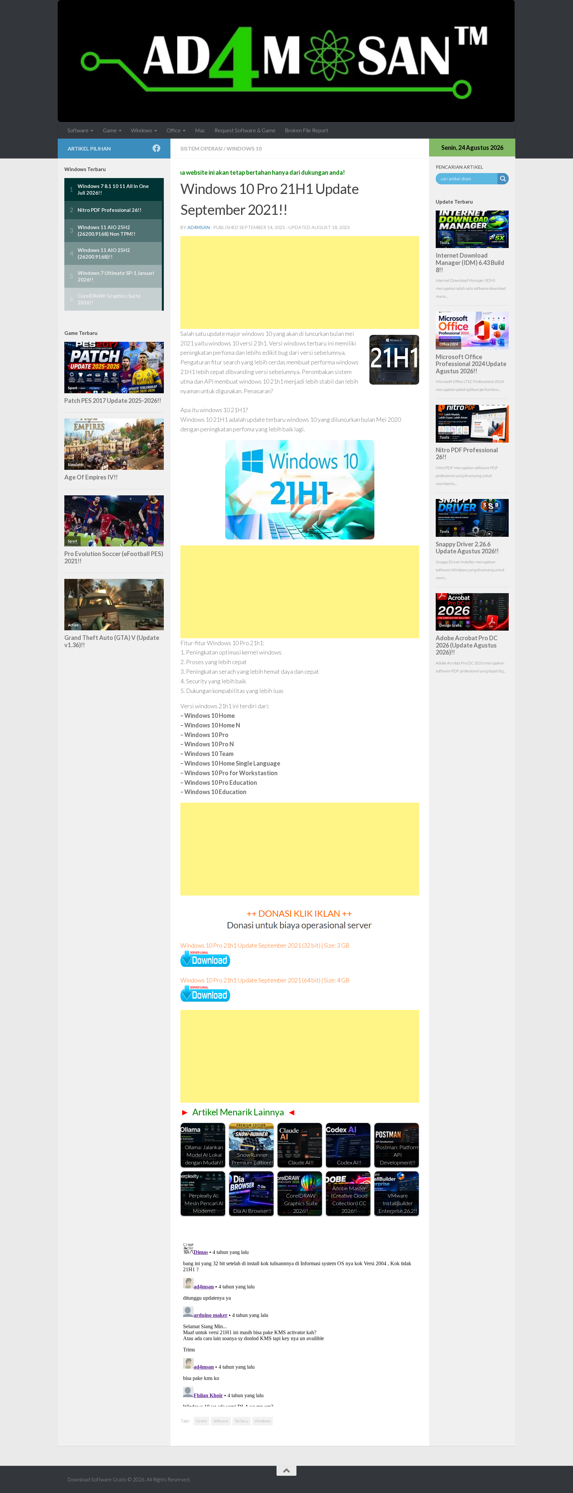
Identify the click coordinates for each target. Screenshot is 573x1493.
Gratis (201, 1420)
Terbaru (241, 1420)
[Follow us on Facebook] (156, 148)
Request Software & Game (245, 130)
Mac (200, 130)
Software (78, 130)
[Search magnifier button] (503, 178)
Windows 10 (244, 148)
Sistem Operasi (201, 148)
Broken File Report (306, 130)
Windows (141, 130)
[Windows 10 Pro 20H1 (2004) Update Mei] (205, 964)
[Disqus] (299, 1323)
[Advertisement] (299, 282)
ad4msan (198, 227)
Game (110, 130)
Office (173, 130)
